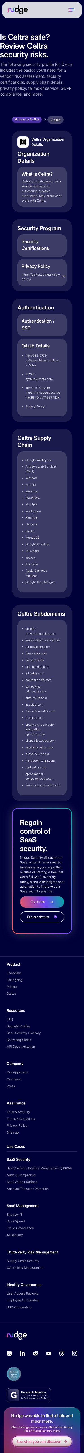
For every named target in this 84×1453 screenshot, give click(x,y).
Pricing (12, 986)
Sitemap (13, 1132)
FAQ (10, 1019)
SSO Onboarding (19, 1307)
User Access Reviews (22, 1293)
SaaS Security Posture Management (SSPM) (39, 1168)
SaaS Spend (16, 1221)
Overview (14, 973)
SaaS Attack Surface (22, 1182)
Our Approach (17, 1072)
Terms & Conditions (21, 1118)
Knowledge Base (19, 1040)
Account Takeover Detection (28, 1189)
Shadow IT (14, 1214)
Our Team (14, 1079)
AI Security (15, 1235)
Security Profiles (18, 1026)
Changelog (15, 980)
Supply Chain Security (23, 1261)
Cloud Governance (20, 1228)
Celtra (55, 120)
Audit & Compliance (21, 1175)
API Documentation (21, 1046)
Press (11, 1086)
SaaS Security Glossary (24, 1033)
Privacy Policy (17, 1125)
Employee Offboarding (23, 1300)
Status (11, 993)
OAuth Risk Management (25, 1267)
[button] (71, 10)
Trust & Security (18, 1112)
